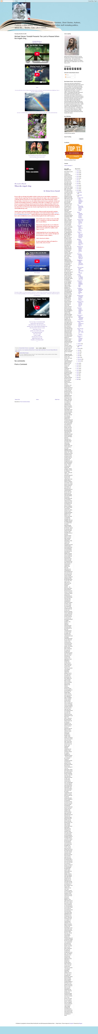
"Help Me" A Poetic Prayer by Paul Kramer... (79, 228)
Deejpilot (71, 1023)
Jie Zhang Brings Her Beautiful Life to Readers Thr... (80, 291)
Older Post (57, 399)
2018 (77, 185)
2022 (77, 178)
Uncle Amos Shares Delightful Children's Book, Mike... (80, 283)
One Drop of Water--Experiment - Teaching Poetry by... (80, 317)
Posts (67, 74)
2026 (77, 170)
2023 (77, 176)
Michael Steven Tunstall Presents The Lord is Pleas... (80, 242)
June (79, 352)
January (79, 361)
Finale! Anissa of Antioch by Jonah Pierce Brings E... (80, 298)
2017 (77, 187)
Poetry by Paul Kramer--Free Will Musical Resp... (80, 304)
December (80, 192)
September (80, 345)
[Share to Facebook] (43, 348)
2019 (77, 183)
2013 (77, 365)
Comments (68, 77)
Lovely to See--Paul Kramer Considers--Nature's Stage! (80, 200)
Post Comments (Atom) (25, 401)
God (23, 349)
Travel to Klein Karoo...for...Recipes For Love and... (80, 222)
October (79, 343)
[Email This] (39, 348)
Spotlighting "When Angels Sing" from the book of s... (80, 263)
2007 (77, 375)
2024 (77, 174)
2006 (77, 377)
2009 (77, 372)
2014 (77, 363)
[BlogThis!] (40, 348)
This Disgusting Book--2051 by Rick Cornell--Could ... (80, 208)
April (79, 355)
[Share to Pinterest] (45, 348)
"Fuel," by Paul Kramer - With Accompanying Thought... (80, 270)
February (80, 359)
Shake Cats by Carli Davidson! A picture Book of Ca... (80, 324)
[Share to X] (42, 348)
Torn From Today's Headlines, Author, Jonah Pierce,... (80, 310)
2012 (77, 366)
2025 (77, 172)
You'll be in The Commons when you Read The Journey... (80, 235)
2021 (77, 179)
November (80, 195)
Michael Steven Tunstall (33, 349)
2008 (77, 374)
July (78, 350)
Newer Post (17, 399)
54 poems (20, 349)
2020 (77, 181)
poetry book (43, 349)
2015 (77, 190)
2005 (77, 379)
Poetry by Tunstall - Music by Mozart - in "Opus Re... (80, 256)
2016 (77, 188)
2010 (77, 370)
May (79, 353)
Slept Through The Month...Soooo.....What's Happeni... (80, 331)
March (79, 357)
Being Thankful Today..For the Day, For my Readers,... (80, 215)
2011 (77, 368)
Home (37, 399)
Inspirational (26, 349)
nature (39, 349)
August (79, 348)
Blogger (80, 1023)
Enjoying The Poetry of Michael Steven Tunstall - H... (80, 249)
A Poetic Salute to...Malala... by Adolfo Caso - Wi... (80, 277)
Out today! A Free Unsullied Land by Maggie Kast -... (79, 339)
